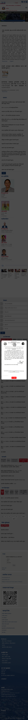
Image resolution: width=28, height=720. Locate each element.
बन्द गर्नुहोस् (14, 377)
